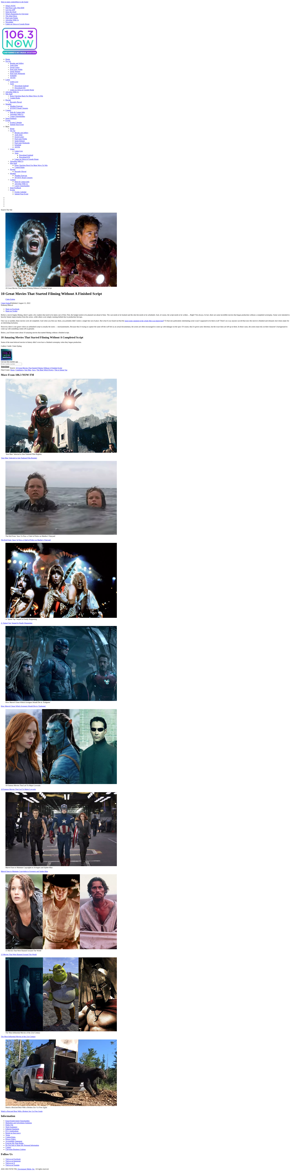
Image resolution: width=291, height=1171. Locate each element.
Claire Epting (5, 303)
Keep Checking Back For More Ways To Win (26, 96)
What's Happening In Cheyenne (16, 14)
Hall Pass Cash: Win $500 (14, 8)
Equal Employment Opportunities (17, 1121)
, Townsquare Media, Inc (26, 1169)
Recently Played (16, 102)
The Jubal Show (11, 16)
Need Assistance (11, 1127)
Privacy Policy (10, 1139)
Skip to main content (8, 2)
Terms (7, 1135)
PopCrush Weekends (17, 73)
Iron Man (27, 370)
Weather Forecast (16, 106)
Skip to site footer (22, 2)
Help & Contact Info (17, 112)
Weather (8, 104)
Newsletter (9, 22)
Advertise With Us (12, 20)
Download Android (22, 86)
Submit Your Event (17, 125)
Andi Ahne (14, 65)
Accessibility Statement (13, 1141)
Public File (9, 1125)
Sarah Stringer (15, 71)
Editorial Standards (12, 1129)
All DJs (12, 78)
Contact (8, 110)
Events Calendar (16, 122)
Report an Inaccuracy (13, 1133)
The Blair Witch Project (44, 370)
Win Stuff (8, 94)
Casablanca (19, 370)
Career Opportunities (17, 116)
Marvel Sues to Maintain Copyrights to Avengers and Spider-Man (24, 871)
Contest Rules (15, 98)
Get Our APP (10, 10)
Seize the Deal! (10, 12)
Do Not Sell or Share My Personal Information (22, 1145)
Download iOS (20, 88)
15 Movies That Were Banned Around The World (19, 954)
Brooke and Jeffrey (17, 63)
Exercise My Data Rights (14, 1143)
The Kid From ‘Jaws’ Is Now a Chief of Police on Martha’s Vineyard (26, 540)
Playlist (8, 100)
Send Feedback (10, 118)
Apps (12, 84)
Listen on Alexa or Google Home (17, 24)
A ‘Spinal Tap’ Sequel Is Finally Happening (16, 623)
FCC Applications (11, 1131)
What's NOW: (10, 6)
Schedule (13, 76)
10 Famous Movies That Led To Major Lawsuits (18, 789)
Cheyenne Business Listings (15, 1149)
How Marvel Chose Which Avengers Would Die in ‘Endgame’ (23, 706)
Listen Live (14, 82)
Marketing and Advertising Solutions (18, 1123)
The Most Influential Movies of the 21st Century (18, 1037)
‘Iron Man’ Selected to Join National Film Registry (19, 458)
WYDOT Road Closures (19, 108)
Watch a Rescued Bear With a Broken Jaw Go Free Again (22, 1111)
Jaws (34, 370)
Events (7, 120)
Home (7, 59)
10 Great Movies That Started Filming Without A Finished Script (39, 368)
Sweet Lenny (15, 67)
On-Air (8, 61)
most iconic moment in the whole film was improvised (144, 321)
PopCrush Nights (11, 18)
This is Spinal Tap (60, 370)
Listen (7, 80)
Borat (12, 370)
